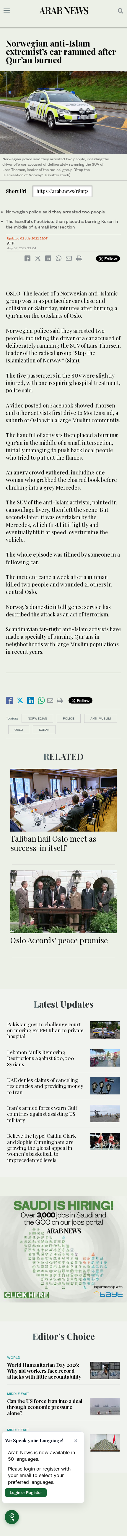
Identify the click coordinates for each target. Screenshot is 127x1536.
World (13, 1358)
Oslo (18, 729)
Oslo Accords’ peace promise (59, 940)
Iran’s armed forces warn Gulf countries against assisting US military (42, 1114)
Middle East (18, 1394)
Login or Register (26, 1492)
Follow (110, 258)
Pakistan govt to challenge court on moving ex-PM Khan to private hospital (45, 1030)
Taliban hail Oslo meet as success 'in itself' (53, 843)
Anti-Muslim (100, 718)
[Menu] (7, 10)
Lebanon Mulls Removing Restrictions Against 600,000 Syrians (40, 1058)
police (68, 718)
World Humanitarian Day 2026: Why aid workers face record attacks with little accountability (44, 1370)
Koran (44, 729)
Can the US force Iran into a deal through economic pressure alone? (44, 1407)
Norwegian (37, 718)
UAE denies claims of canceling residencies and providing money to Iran (45, 1086)
